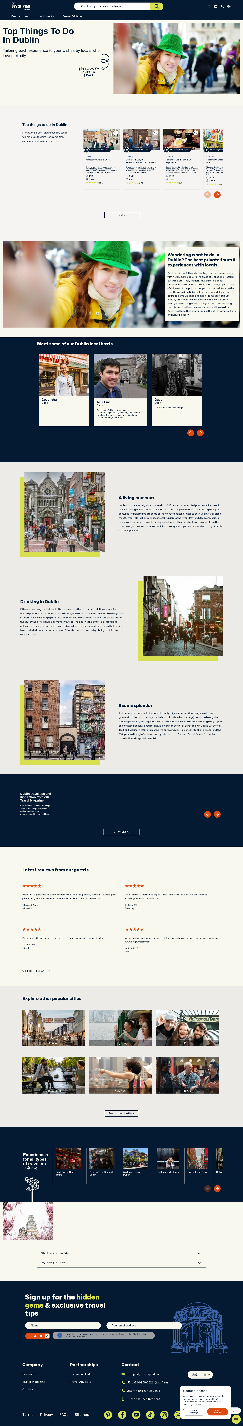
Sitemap (82, 1414)
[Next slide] (217, 194)
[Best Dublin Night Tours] (68, 1166)
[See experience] (101, 159)
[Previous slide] (190, 432)
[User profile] (222, 6)
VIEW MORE (122, 832)
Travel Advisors (72, 16)
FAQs (63, 1414)
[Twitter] (178, 1415)
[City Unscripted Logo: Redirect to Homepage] (20, 6)
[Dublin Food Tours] (197, 1166)
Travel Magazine (33, 1382)
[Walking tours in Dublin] (135, 1166)
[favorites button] (209, 6)
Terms (27, 1414)
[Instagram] (164, 1415)
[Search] (156, 6)
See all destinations (121, 1113)
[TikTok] (150, 1415)
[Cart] (216, 6)
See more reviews (33, 971)
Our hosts (29, 1389)
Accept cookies (217, 1412)
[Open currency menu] (229, 6)
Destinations (30, 1374)
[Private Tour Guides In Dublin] (101, 1166)
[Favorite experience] (115, 132)
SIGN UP (36, 1336)
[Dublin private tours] (168, 1166)
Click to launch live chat (143, 1399)
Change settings (194, 1412)
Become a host (80, 1374)
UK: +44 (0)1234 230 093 (143, 1391)
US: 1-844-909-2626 (147, 1382)
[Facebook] (122, 1415)
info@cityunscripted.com (144, 1374)
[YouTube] (136, 1415)
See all (122, 215)
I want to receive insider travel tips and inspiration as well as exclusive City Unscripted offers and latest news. (106, 1335)
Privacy (46, 1414)
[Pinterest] (108, 1415)
